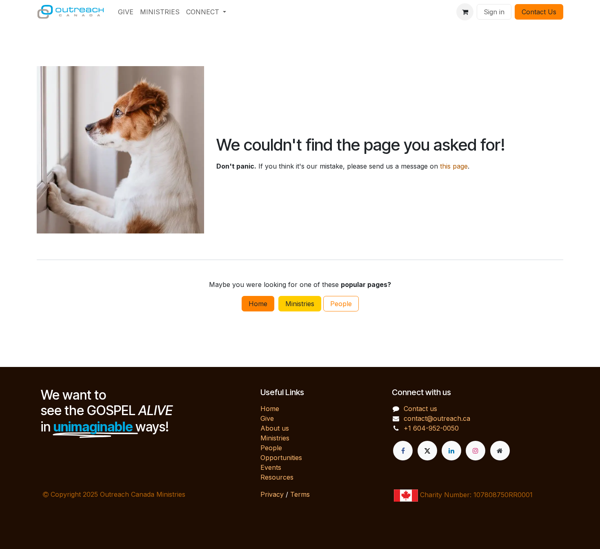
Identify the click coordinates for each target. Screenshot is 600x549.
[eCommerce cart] (464, 11)
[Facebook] (403, 450)
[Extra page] (500, 450)
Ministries (299, 304)
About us (274, 428)
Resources (276, 477)
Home (258, 304)
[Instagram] (475, 450)
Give (267, 418)
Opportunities (281, 457)
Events (270, 467)
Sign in (494, 12)
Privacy (272, 494)
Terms (300, 494)
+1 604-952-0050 (431, 428)
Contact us (420, 409)
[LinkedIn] (451, 450)
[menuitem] (126, 12)
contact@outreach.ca (437, 418)
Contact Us (539, 12)
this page (454, 166)
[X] (427, 450)
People (341, 304)
